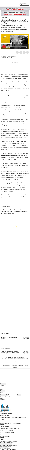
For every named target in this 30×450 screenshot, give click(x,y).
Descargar (2, 448)
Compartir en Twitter (5, 442)
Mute (1, 389)
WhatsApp (27, 52)
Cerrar (2, 424)
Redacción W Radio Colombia (8, 56)
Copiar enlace (3, 446)
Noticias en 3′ (3, 394)
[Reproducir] (4, 46)
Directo (19, 394)
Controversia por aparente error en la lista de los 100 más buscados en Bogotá (10, 337)
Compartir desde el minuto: (8, 449)
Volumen (2, 390)
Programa (15, 3)
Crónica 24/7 (3, 412)
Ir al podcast (13, 417)
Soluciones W (20, 365)
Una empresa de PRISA (15, 371)
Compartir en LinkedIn (5, 444)
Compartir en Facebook (6, 441)
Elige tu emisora (24, 4)
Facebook (17, 52)
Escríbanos (15, 367)
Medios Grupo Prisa (15, 375)
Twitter (20, 52)
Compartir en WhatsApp (6, 445)
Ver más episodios (5, 417)
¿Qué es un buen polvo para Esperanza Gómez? (12, 209)
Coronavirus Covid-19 (21, 215)
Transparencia (14, 365)
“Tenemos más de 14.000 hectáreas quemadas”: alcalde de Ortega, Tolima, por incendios (10, 352)
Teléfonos (26, 365)
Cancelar (7, 436)
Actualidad (4, 17)
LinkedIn (24, 52)
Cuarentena (13, 215)
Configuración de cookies (6, 365)
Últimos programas (12, 394)
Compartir (18, 417)
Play (1, 392)
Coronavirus (5, 215)
